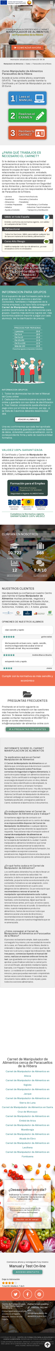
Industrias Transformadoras (38, 207)
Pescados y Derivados (28, 199)
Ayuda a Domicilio (12, 210)
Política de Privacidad (28, 1212)
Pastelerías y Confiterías (37, 205)
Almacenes (9, 202)
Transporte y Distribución (37, 210)
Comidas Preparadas (13, 205)
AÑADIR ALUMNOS (27, 419)
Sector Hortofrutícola (28, 197)
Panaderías (24, 202)
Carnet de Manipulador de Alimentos (23, 307)
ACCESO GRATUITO (27, 1272)
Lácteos (8, 197)
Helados (8, 207)
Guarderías (9, 199)
